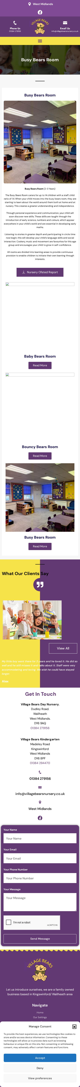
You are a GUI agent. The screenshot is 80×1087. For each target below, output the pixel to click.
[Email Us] (65, 23)
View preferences (40, 1078)
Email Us (65, 28)
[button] (74, 1026)
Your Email (10, 849)
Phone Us (15, 28)
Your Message (12, 889)
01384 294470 (40, 763)
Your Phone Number (16, 869)
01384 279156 (15, 31)
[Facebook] (40, 12)
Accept (40, 1058)
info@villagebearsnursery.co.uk (65, 31)
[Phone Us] (15, 23)
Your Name (10, 829)
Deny (40, 1068)
